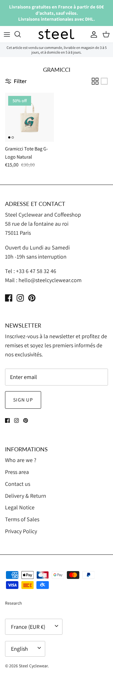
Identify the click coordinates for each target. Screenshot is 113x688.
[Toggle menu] (7, 34)
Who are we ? (20, 460)
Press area (17, 471)
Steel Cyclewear (33, 666)
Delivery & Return (25, 495)
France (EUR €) (28, 626)
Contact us (17, 483)
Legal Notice (20, 507)
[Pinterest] (31, 298)
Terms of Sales (22, 519)
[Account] (92, 34)
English (19, 648)
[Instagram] (20, 298)
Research (13, 603)
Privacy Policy (21, 531)
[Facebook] (8, 298)
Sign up (23, 400)
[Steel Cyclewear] (56, 34)
